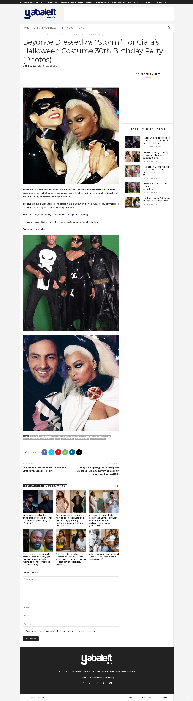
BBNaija (89, 2)
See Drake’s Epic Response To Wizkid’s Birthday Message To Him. (44, 469)
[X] (51, 452)
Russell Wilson (82, 439)
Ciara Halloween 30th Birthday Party (38, 439)
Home (50, 2)
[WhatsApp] (65, 452)
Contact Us (148, 2)
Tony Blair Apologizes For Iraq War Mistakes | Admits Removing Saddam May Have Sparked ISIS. (98, 470)
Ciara (69, 204)
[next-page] (117, 486)
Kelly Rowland (41, 196)
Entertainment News (65, 2)
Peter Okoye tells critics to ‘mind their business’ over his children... (156, 140)
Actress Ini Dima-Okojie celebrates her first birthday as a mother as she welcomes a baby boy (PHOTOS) (103, 520)
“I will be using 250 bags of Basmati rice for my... (156, 199)
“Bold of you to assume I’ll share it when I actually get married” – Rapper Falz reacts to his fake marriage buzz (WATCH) (36, 559)
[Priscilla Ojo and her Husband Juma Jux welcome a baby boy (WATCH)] (104, 540)
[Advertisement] (119, 14)
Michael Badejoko (33, 66)
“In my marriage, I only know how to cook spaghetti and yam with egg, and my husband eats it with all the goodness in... (70, 520)
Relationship (118, 2)
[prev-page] (114, 486)
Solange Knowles (61, 196)
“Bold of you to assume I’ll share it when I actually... (156, 186)
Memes (137, 2)
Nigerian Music (102, 2)
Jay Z (30, 196)
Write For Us (154, 697)
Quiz (129, 2)
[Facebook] (44, 452)
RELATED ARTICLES (33, 486)
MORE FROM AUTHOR (55, 486)
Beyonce (34, 436)
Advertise (161, 2)
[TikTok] (96, 683)
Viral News (67, 28)
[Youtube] (110, 683)
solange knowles (97, 439)
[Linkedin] (72, 452)
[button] (169, 27)
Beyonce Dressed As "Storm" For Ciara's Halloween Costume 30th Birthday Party (71, 436)
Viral (80, 2)
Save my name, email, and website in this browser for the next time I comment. (60, 631)
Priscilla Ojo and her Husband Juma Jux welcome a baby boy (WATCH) (104, 556)
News (81, 28)
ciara (108, 436)
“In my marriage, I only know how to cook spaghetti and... (155, 155)
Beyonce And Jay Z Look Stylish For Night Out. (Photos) (61, 214)
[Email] (79, 452)
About (131, 697)
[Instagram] (89, 683)
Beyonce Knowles (105, 189)
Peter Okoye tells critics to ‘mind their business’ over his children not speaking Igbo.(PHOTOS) (37, 519)
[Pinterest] (58, 452)
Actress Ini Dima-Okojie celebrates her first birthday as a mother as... (156, 170)
